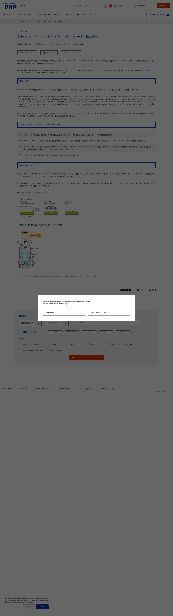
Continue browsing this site (100, 312)
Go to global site (51, 312)
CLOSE (131, 298)
